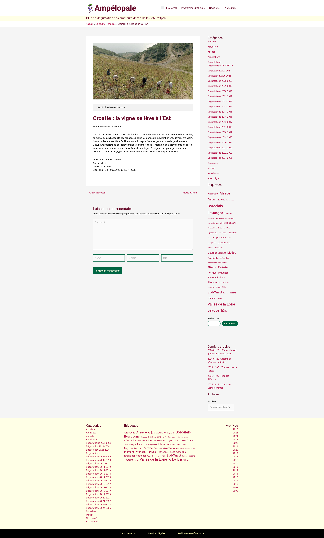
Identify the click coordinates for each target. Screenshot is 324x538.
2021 (235, 446)
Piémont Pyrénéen (218, 267)
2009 (235, 487)
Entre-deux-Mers (224, 228)
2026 (235, 429)
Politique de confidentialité (191, 533)
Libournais (224, 242)
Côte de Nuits (212, 228)
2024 (235, 436)
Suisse (225, 293)
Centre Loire (219, 218)
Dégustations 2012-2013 (220, 101)
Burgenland (228, 213)
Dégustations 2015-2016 (220, 116)
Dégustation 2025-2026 (219, 75)
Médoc (231, 252)
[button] (162, 7)
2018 (235, 456)
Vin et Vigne (213, 178)
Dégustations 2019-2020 (220, 137)
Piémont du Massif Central (217, 263)
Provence (223, 272)
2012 (235, 477)
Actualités (213, 46)
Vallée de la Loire (221, 304)
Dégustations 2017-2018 (220, 127)
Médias (112, 24)
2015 (235, 467)
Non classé (213, 173)
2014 (235, 470)
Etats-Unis (218, 233)
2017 (235, 460)
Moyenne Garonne (217, 253)
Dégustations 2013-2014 (220, 106)
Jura (229, 238)
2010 (235, 484)
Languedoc (212, 243)
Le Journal (171, 8)
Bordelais (215, 206)
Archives (212, 401)
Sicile (224, 287)
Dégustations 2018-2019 (220, 132)
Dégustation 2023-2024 (219, 70)
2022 (235, 443)
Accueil (89, 24)
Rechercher (213, 318)
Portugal (212, 272)
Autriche (220, 199)
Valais (220, 298)
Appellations (214, 57)
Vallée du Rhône (217, 310)
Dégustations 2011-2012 (220, 96)
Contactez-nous (127, 533)
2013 (235, 473)
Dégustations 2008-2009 (220, 81)
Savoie (218, 287)
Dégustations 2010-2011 (220, 91)
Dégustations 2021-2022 (220, 147)
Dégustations (214, 62)
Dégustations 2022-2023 (220, 152)
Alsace (225, 193)
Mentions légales (156, 533)
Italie (223, 237)
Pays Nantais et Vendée (218, 258)
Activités (212, 41)
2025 (235, 432)
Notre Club (230, 8)
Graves (233, 232)
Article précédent (96, 193)
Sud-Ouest (215, 292)
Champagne (229, 218)
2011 (235, 480)
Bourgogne (215, 213)
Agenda (211, 51)
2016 (235, 463)
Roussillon (211, 287)
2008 (235, 490)
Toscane (232, 293)
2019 (235, 453)
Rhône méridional (216, 277)
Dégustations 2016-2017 (220, 122)
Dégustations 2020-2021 (220, 142)
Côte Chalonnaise (213, 223)
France (224, 233)
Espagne (211, 233)
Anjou (211, 199)
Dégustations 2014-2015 (220, 111)
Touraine (212, 298)
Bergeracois (230, 200)
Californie (211, 218)
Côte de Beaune (228, 222)
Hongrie (215, 237)
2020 (235, 449)
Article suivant (191, 193)
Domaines (213, 163)
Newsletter (214, 8)
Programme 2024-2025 (193, 8)
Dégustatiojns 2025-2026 (220, 65)
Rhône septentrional (218, 282)
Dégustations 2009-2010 (220, 86)
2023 (235, 439)
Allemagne (213, 193)
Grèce (209, 238)
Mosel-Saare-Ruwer (215, 248)
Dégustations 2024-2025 (220, 157)
